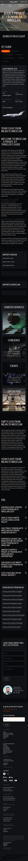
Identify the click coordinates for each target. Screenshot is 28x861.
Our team (5, 746)
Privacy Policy (6, 843)
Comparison (6, 747)
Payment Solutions (7, 751)
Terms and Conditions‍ (7, 842)
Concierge (5, 735)
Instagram (5, 763)
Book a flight (14, 27)
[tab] (5, 51)
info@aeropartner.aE (8, 760)
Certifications (6, 749)
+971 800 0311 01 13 (18, 690)
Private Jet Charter (10, 4)
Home (2, 4)
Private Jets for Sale (8, 734)
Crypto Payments (7, 752)
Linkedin (5, 764)
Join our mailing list (9, 715)
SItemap (5, 845)
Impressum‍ (5, 844)
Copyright (5, 736)
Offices (5, 745)
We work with (6, 748)
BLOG (4, 738)
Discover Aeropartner (8, 743)
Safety (4, 753)
